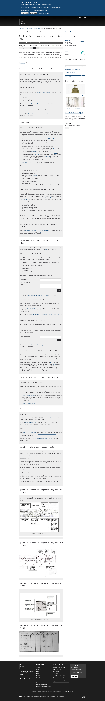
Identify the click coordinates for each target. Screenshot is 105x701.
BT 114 (37, 154)
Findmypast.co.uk (54, 418)
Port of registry (24, 279)
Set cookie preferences (44, 13)
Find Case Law (56, 671)
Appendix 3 (34, 151)
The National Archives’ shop (29, 432)
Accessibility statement (36, 691)
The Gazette (55, 673)
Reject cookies (33, 13)
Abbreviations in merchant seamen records (38, 113)
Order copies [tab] (34, 45)
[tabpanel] (41, 48)
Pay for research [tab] (57, 45)
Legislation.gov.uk (57, 669)
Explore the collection (58, 23)
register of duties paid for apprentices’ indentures (37, 230)
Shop (85, 17)
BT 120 (54, 146)
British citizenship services (41, 684)
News (37, 671)
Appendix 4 (47, 156)
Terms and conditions (57, 691)
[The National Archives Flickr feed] (29, 678)
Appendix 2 (39, 150)
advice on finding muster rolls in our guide (38, 295)
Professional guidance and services (78, 23)
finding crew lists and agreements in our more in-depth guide (45, 314)
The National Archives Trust (59, 675)
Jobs (37, 682)
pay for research (50, 247)
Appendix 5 (24, 162)
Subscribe (74, 676)
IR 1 (40, 232)
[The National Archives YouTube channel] (23, 678)
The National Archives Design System (59, 680)
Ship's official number (26, 336)
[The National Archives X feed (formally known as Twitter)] (20, 678)
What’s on (56, 22)
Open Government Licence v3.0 (44, 696)
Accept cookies (25, 13)
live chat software (82, 40)
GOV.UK (84, 697)
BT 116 (55, 161)
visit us (44, 247)
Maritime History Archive (27, 391)
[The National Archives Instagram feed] (32, 678)
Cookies (71, 691)
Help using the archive (75, 20)
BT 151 (40, 362)
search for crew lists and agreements (32, 308)
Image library (39, 677)
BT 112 (55, 148)
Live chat (67, 40)
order (46, 249)
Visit (54, 20)
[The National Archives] (22, 22)
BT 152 (51, 362)
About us (38, 667)
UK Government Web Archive (59, 667)
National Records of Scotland (28, 402)
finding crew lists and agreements (39, 103)
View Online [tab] (22, 45)
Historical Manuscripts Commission (43, 686)
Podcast (38, 675)
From (22, 284)
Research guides (37, 28)
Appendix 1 (34, 175)
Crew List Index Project (30, 422)
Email (66, 51)
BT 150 (54, 364)
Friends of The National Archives (60, 677)
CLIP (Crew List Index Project (43, 92)
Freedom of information (47, 691)
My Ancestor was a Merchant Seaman (43, 438)
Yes (68, 128)
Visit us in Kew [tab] (46, 45)
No (65, 128)
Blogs (37, 673)
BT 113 (55, 153)
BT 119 (32, 150)
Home (20, 28)
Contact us (38, 669)
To (21, 287)
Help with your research (27, 28)
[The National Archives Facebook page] (26, 678)
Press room (38, 680)
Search (80, 17)
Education (72, 22)
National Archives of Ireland (28, 403)
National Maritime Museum (28, 395)
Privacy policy (66, 691)
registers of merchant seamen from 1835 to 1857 (42, 138)
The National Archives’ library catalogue (47, 434)
